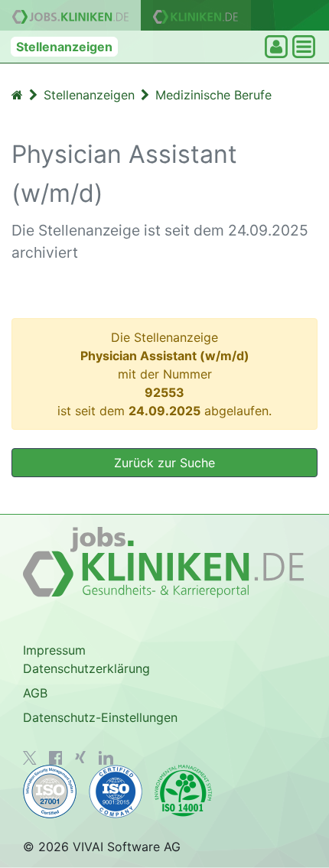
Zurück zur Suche (164, 462)
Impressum (54, 650)
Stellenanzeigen (64, 46)
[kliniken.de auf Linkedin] (106, 758)
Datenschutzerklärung (86, 668)
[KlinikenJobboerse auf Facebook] (56, 758)
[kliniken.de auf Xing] (80, 757)
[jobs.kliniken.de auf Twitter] (30, 758)
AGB (35, 693)
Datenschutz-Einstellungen (100, 717)
